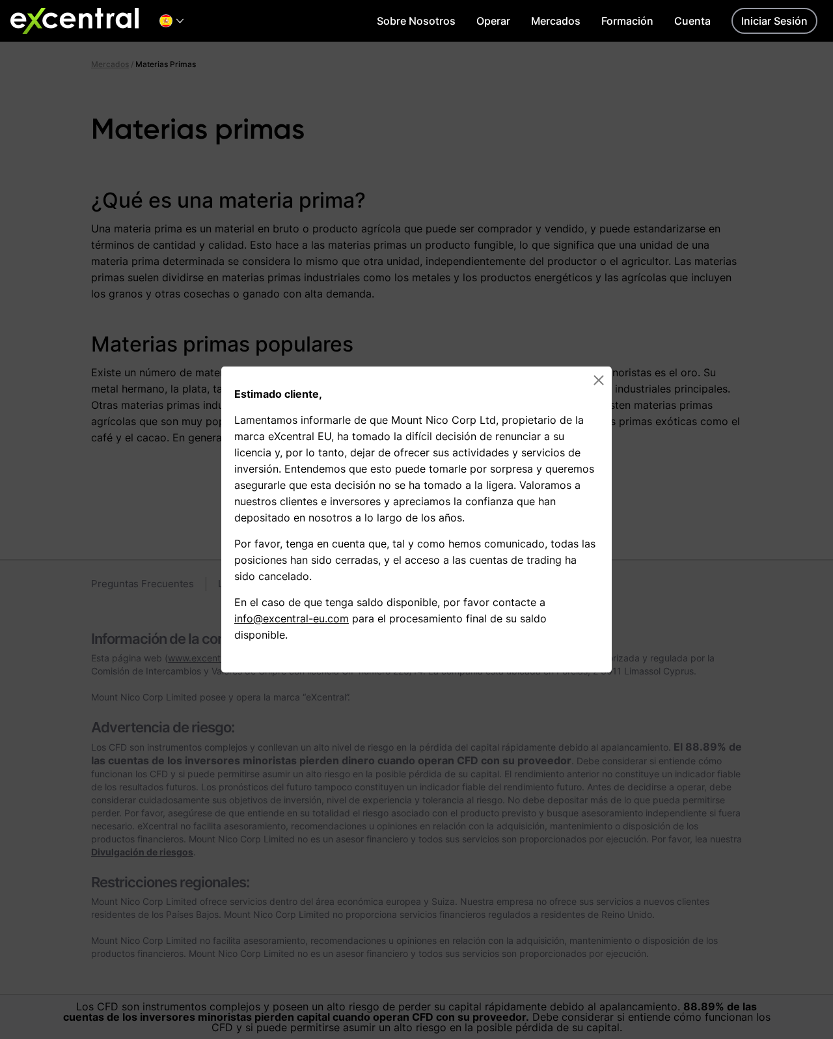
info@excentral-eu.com (291, 618)
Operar (493, 20)
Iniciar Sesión (774, 20)
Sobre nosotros (416, 20)
